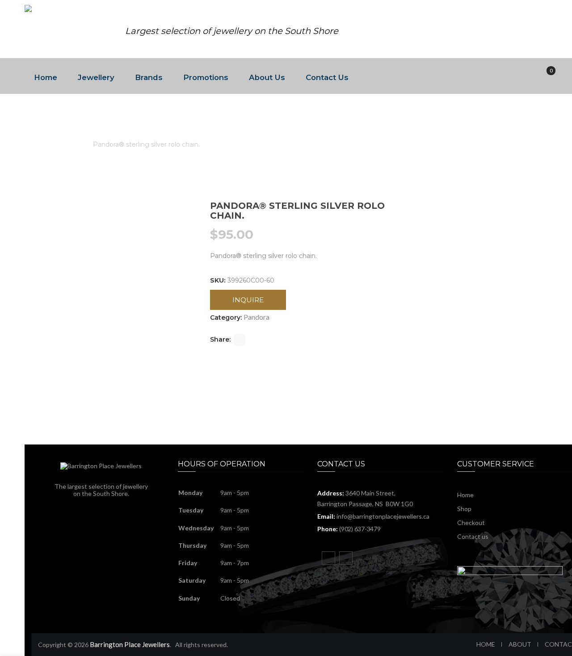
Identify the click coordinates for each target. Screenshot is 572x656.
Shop (464, 508)
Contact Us (327, 77)
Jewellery (96, 77)
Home (45, 77)
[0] (544, 76)
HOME (485, 644)
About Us (267, 77)
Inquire (248, 300)
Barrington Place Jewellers (130, 644)
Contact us (472, 536)
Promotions (205, 77)
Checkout (471, 522)
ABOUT (520, 644)
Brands (149, 77)
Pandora (69, 144)
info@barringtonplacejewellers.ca (382, 516)
